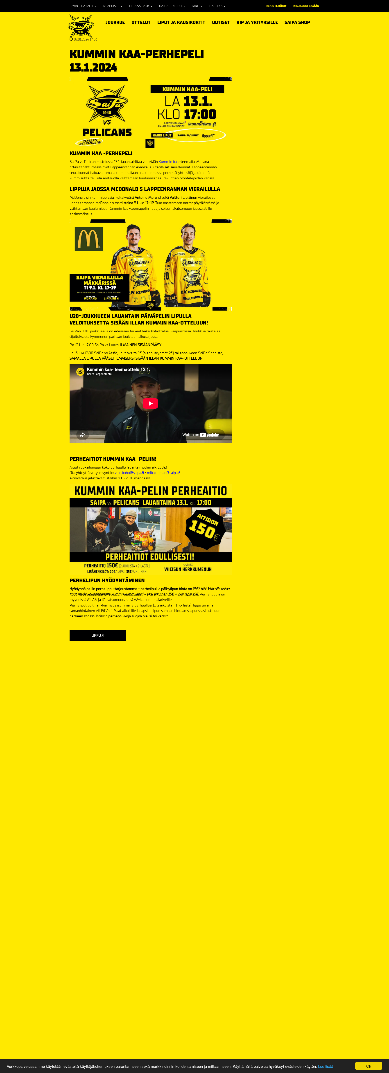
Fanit (196, 6)
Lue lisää (325, 1066)
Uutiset (221, 22)
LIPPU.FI (97, 635)
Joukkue (115, 22)
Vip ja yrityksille (257, 22)
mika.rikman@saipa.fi (163, 472)
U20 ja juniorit (171, 6)
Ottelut (141, 22)
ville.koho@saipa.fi (129, 472)
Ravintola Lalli (82, 6)
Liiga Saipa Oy (139, 6)
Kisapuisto (111, 6)
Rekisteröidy (276, 6)
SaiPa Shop (297, 22)
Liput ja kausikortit (181, 22)
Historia (216, 6)
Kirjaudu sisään (306, 6)
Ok (368, 1066)
